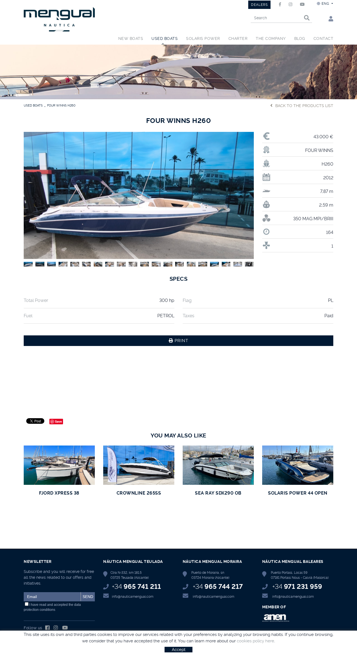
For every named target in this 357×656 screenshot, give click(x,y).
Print (180, 340)
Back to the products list (304, 105)
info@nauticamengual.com (132, 597)
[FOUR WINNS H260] (139, 194)
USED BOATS (33, 105)
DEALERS (259, 5)
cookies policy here (255, 640)
